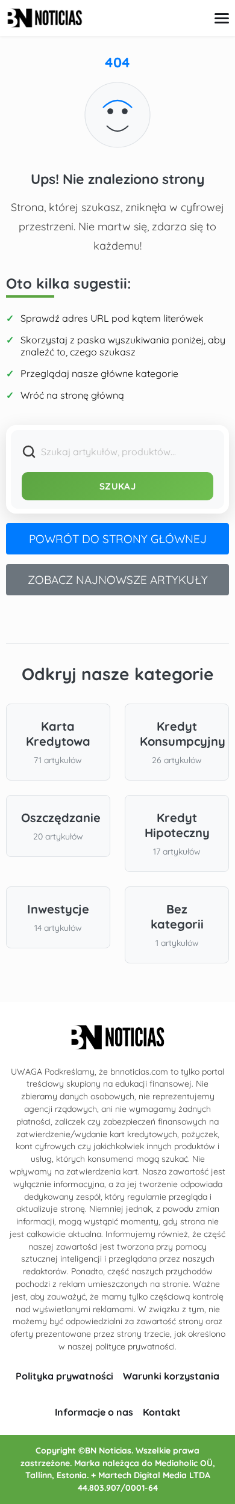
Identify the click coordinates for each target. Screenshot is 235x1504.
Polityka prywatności (64, 1376)
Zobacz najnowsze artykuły (118, 579)
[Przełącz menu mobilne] (222, 18)
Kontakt (162, 1412)
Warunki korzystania (171, 1376)
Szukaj (117, 486)
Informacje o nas (94, 1412)
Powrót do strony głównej (118, 539)
